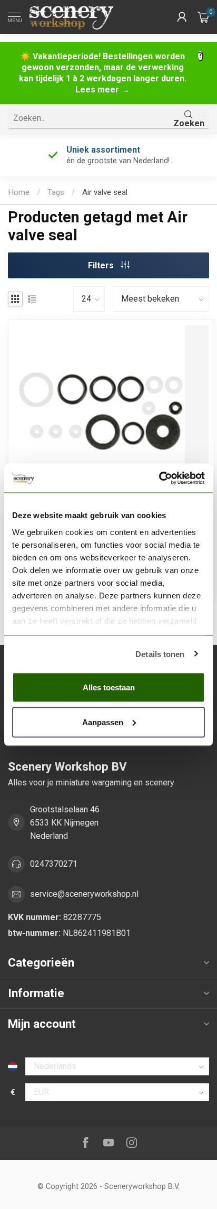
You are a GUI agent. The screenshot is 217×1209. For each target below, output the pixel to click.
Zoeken (188, 123)
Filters (102, 265)
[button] (181, 16)
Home (18, 192)
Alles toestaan (109, 687)
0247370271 (53, 864)
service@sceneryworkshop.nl (84, 894)
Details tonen (159, 653)
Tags (55, 192)
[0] (203, 16)
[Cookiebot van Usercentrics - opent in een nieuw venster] (159, 478)
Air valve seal (104, 192)
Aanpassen (102, 721)
